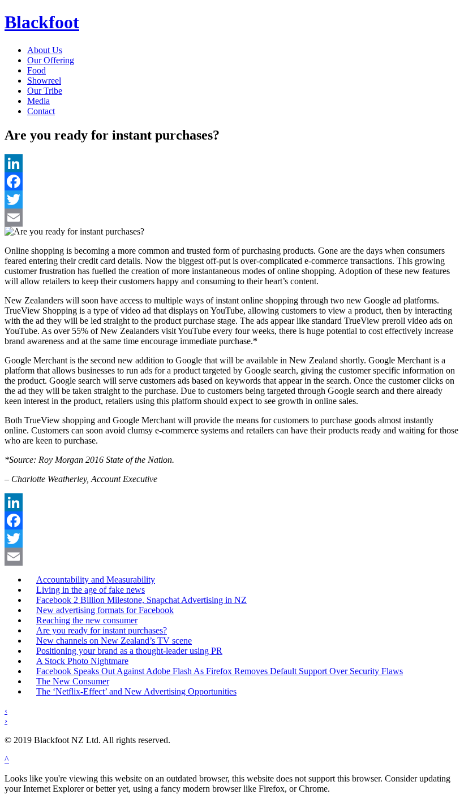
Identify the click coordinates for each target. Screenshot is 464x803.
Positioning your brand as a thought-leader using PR (129, 651)
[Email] (232, 218)
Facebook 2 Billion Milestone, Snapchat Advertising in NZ (141, 600)
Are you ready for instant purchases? (101, 630)
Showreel (44, 80)
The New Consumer (72, 681)
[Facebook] (232, 181)
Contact (41, 111)
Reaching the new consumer (87, 620)
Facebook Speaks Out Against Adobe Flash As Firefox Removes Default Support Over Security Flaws (219, 671)
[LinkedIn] (232, 163)
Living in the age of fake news (90, 589)
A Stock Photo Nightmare (82, 661)
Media (38, 101)
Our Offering (50, 60)
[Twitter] (232, 199)
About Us (44, 50)
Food (36, 70)
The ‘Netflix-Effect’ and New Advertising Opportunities (136, 691)
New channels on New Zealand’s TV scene (114, 640)
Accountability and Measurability (95, 579)
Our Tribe (44, 91)
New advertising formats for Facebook (105, 610)
